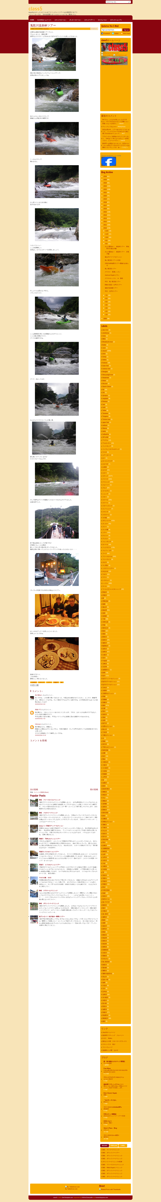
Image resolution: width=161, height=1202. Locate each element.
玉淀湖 (104, 666)
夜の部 (104, 1003)
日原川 (104, 953)
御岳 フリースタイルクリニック (49, 800)
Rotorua (104, 401)
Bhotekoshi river (107, 342)
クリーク (105, 479)
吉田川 (104, 649)
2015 (105, 212)
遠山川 (104, 607)
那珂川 (104, 929)
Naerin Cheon (106, 386)
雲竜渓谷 (105, 601)
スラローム (106, 515)
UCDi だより (108, 1121)
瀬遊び (104, 801)
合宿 (103, 720)
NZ (103, 389)
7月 (106, 295)
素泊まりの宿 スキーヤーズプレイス (114, 1041)
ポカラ (104, 562)
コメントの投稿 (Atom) (41, 792)
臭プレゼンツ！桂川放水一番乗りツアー (52, 916)
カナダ (104, 470)
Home (32, 20)
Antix (104, 336)
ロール (104, 586)
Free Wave (107, 1068)
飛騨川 (104, 970)
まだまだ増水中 (108, 1079)
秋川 (103, 756)
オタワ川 (105, 464)
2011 (105, 225)
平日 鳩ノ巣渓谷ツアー (112, 281)
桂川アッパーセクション (110, 678)
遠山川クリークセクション (113, 257)
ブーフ (104, 553)
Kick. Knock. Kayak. (110, 1093)
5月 (106, 302)
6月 (106, 298)
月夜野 (104, 690)
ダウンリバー (106, 520)
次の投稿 (34, 789)
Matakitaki (105, 377)
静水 (103, 816)
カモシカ (106, 1130)
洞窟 (103, 923)
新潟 (103, 786)
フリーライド (106, 559)
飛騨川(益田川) (107, 973)
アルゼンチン (106, 443)
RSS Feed (126, 33)
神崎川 (104, 792)
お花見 (104, 467)
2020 (105, 196)
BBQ (103, 339)
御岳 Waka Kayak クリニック (112, 1167)
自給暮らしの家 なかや (110, 1050)
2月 (106, 311)
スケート (105, 503)
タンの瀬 (105, 529)
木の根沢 (105, 997)
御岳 (103, 705)
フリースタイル (107, 556)
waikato (104, 425)
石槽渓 (104, 818)
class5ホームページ (108, 1032)
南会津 (104, 938)
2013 (105, 218)
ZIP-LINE (105, 437)
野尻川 (104, 1006)
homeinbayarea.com (102, 1197)
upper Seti (105, 422)
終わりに (106, 1102)
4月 (106, 305)
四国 (103, 741)
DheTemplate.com (67, 1197)
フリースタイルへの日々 (111, 1135)
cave (103, 348)
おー (103, 458)
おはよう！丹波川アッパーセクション (51, 826)
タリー (104, 526)
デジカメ (105, 538)
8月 (106, 243)
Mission (104, 383)
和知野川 (105, 1015)
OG (103, 392)
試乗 (103, 753)
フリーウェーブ (107, 1047)
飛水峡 (104, 967)
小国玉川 (105, 762)
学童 (103, 625)
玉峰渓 (104, 663)
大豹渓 (104, 866)
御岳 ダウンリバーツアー (110, 1152)
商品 (103, 759)
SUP (103, 407)
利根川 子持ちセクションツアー (49, 839)
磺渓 (103, 1021)
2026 (105, 176)
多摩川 (104, 845)
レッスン (105, 583)
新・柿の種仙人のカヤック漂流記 (114, 1061)
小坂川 (104, 765)
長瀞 (103, 893)
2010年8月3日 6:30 (40, 704)
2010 (105, 228)
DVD (103, 354)
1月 (106, 314)
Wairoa (104, 428)
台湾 (103, 854)
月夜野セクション (108, 693)
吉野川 (104, 652)
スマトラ (105, 512)
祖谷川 (104, 833)
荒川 (103, 711)
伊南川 (104, 595)
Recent (104, 1145)
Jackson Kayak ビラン (112, 275)
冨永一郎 (105, 979)
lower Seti (105, 366)
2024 (105, 183)
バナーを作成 (117, 155)
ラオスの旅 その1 (45, 877)
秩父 (103, 887)
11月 (106, 234)
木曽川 (104, 1000)
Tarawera (105, 413)
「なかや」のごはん (110, 1100)
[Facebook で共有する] (37, 685)
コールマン (106, 491)
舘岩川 (104, 640)
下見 (103, 619)
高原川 (104, 714)
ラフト (104, 577)
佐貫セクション (107, 726)
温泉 (103, 613)
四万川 (104, 744)
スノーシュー (106, 509)
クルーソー (106, 485)
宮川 (103, 658)
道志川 (104, 926)
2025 (105, 179)
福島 (103, 982)
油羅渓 (104, 1009)
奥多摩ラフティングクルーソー (114, 1084)
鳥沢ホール (106, 899)
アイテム (105, 440)
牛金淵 (104, 661)
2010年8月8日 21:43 (40, 735)
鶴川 (103, 908)
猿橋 (103, 604)
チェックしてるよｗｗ (109, 126)
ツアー (49, 682)
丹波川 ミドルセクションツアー (49, 864)
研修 (103, 696)
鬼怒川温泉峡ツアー (43, 25)
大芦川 (104, 857)
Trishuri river (106, 419)
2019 (105, 199)
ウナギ (104, 452)
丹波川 (104, 881)
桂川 (103, 675)
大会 (103, 863)
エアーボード (106, 455)
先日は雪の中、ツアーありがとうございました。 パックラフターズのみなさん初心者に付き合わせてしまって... (115, 131)
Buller (104, 345)
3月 (106, 308)
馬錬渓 (104, 956)
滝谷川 (104, 875)
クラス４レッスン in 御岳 (114, 278)
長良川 (104, 896)
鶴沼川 (104, 905)
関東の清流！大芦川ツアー (113, 285)
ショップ (105, 494)
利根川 (104, 1012)
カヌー (104, 473)
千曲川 (104, 827)
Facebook (107, 33)
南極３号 (38, 709)
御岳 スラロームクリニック (48, 890)
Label (123, 1145)
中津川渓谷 (106, 890)
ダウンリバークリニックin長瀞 (112, 1161)
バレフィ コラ (106, 550)
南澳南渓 (105, 950)
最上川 (104, 729)
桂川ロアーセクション (109, 681)
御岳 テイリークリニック (110, 1150)
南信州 (104, 944)
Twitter (116, 33)
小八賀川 (105, 768)
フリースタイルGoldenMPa (112, 1107)
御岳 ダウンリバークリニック (49, 903)
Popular (114, 1145)
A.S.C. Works (107, 1038)
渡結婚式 (106, 1109)
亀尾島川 (105, 646)
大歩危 (104, 869)
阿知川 (104, 592)
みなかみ (105, 571)
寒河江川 (105, 628)
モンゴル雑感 (107, 1063)
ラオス (104, 574)
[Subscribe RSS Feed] (122, 33)
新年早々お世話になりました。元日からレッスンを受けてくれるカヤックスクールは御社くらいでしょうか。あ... (115, 145)
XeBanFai (105, 434)
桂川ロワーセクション (109, 684)
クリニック (106, 482)
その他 (104, 517)
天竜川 (104, 911)
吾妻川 (104, 702)
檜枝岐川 (105, 1018)
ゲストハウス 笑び (108, 1044)
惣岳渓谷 (105, 839)
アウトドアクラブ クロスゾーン (114, 1077)
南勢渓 (104, 947)
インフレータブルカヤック (110, 449)
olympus (105, 395)
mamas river (106, 368)
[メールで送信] (31, 685)
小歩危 (104, 771)
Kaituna (104, 363)
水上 (103, 798)
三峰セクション (107, 735)
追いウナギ (106, 902)
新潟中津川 (106, 789)
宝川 (103, 988)
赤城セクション (107, 821)
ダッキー (105, 523)
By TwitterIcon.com (71, 1189)
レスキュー (106, 580)
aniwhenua (105, 333)
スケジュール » (102, 20)
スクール (105, 500)
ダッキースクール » (75, 20)
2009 (105, 318)
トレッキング (106, 541)
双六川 (104, 836)
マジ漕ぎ (105, 565)
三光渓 (104, 732)
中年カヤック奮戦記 (110, 1114)
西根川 (104, 809)
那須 (103, 932)
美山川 (104, 976)
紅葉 (103, 708)
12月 (106, 231)
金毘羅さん (106, 670)
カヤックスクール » (60, 20)
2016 (105, 208)
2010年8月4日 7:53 (40, 718)
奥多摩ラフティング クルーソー (113, 1035)
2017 (105, 205)
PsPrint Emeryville (87, 1197)
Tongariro (105, 416)
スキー (104, 497)
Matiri (104, 380)
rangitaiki (105, 398)
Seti (103, 404)
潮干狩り (106, 1137)
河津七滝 (105, 622)
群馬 (103, 672)
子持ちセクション (108, 747)
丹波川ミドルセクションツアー (49, 851)
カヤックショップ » (116, 20)
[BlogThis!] (33, 685)
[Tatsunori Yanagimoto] (108, 165)
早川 (103, 842)
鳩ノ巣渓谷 (106, 962)
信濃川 (104, 783)
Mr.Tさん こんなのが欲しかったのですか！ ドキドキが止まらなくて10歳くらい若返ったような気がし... (115, 121)
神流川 (104, 795)
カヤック (41, 682)
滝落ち (104, 878)
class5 (35, 8)
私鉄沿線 (105, 750)
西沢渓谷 (105, 812)
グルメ (104, 488)
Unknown (38, 724)
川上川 (104, 830)
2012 (105, 221)
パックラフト (106, 547)
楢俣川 (104, 935)
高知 (103, 717)
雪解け (104, 824)
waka (104, 431)
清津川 (104, 807)
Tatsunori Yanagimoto (107, 155)
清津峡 (104, 804)
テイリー (105, 535)
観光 (103, 631)
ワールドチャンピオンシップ (111, 589)
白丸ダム (105, 958)
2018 (105, 202)
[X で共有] (35, 685)
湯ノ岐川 (105, 914)
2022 (105, 189)
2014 (105, 215)
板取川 (104, 964)
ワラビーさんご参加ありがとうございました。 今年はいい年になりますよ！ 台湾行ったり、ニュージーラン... (115, 138)
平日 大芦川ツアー (111, 291)
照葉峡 (104, 774)
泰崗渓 (104, 851)
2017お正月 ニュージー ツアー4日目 (114, 1116)
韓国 (103, 634)
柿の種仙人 (38, 695)
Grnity (104, 357)
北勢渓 (104, 994)
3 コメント (94, 28)
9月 (106, 240)
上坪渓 (104, 777)
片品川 (104, 985)
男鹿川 (104, 884)
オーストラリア (107, 461)
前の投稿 (94, 789)
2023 (105, 186)
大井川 (104, 860)
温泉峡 (104, 616)
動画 (103, 920)
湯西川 (104, 917)
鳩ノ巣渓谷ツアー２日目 (112, 260)
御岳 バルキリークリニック (48, 813)
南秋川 (104, 941)
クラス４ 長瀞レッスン (112, 272)
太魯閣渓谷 (106, 848)
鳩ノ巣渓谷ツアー (110, 268)
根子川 (104, 723)
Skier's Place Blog (110, 1128)
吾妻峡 (104, 699)
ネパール (105, 544)
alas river (105, 330)
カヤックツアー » (89, 20)
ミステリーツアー (108, 568)
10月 (106, 237)
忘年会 (104, 991)
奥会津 (104, 610)
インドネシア (106, 446)
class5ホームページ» (44, 20)
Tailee (104, 410)
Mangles (105, 371)
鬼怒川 (56, 682)
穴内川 (104, 687)
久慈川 (104, 655)
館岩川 (104, 637)
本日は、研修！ (108, 1123)
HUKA (104, 360)
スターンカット (107, 506)
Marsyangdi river (107, 375)
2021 (105, 192)
